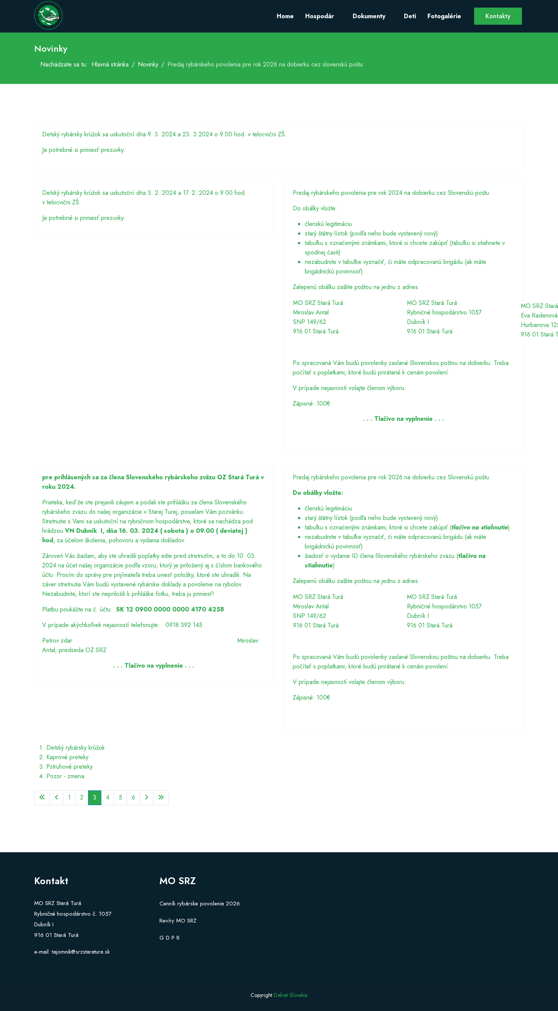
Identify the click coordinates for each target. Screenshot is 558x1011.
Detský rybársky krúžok (75, 747)
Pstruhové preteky (69, 766)
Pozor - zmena (65, 776)
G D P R (169, 938)
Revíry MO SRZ (178, 920)
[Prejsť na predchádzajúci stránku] (56, 797)
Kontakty (498, 16)
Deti (410, 16)
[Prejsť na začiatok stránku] (42, 797)
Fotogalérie (444, 16)
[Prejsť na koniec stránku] (161, 797)
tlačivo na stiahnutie (480, 527)
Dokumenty (369, 16)
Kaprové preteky (67, 757)
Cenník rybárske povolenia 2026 (199, 903)
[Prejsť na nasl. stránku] (146, 797)
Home (285, 16)
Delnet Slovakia (290, 995)
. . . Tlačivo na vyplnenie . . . (153, 665)
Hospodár (319, 16)
